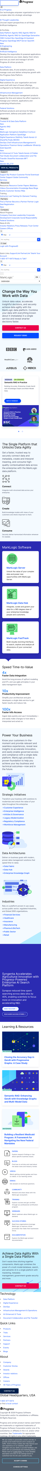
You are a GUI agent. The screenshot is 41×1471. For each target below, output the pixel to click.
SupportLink (15, 253)
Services (3, 180)
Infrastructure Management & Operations (20, 1310)
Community (23, 177)
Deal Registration (7, 205)
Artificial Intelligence (8, 51)
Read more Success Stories (14, 1014)
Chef (9, 142)
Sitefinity (19, 137)
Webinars (33, 185)
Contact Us (20, 328)
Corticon (31, 132)
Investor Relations (7, 226)
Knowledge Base (26, 188)
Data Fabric (9, 866)
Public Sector (10, 932)
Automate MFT (14, 159)
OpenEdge (21, 134)
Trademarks (17, 1433)
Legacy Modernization (14, 818)
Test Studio (4, 156)
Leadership (21, 215)
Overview (5, 281)
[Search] (1, 231)
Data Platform (5, 33)
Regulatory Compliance (14, 821)
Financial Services (12, 915)
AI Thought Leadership (9, 20)
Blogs (35, 188)
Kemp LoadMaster (24, 145)
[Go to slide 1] (18, 431)
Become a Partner (19, 202)
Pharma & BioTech (12, 928)
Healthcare (9, 918)
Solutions (4, 49)
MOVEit (16, 140)
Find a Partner (6, 202)
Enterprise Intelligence (14, 811)
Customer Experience (13, 808)
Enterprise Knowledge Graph (17, 873)
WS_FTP (10, 164)
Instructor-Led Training (9, 196)
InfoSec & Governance (14, 814)
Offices (10, 228)
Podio (10, 140)
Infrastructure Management (11, 93)
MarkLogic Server (16, 567)
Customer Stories (13, 191)
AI (1, 7)
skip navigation (9, 3)
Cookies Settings (20, 1467)
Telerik (26, 137)
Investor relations (10, 1373)
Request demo (20, 335)
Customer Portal (23, 175)
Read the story (10, 1009)
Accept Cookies (20, 1461)
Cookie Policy (17, 1452)
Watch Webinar (12, 401)
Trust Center (33, 226)
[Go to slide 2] (22, 431)
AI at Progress (6, 10)
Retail (6, 935)
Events (3, 191)
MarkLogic (4, 132)
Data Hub (8, 870)
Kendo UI (33, 137)
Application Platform (8, 134)
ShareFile (4, 140)
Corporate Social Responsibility (24, 218)
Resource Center (16, 185)
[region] (20, 1454)
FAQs (23, 191)
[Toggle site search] (1, 261)
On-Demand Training (28, 196)
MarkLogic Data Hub (17, 603)
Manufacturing (10, 925)
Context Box (9, 38)
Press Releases (21, 226)
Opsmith (17, 42)
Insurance (8, 921)
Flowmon (13, 145)
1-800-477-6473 (7, 259)
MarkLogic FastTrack (18, 638)
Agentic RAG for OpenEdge (19, 35)
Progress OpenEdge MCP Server (13, 41)
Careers (3, 228)
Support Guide (12, 177)
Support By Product (8, 175)
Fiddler (35, 153)
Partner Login (33, 202)
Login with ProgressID (9, 246)
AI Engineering (6, 46)
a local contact (12, 1403)
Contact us (9, 1391)
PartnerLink (25, 253)
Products (4, 118)
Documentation (12, 188)
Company (5, 210)
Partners (4, 199)
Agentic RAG (17, 33)
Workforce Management (14, 825)
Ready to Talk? (20, 259)
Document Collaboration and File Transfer (20, 1318)
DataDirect (23, 132)
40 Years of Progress (12, 1385)
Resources (5, 183)
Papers (26, 185)
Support (4, 172)
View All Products (9, 168)
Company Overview (8, 215)
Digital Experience (7, 80)
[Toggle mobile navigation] (2, 273)
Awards (6, 1370)
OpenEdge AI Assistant (24, 38)
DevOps (3, 142)
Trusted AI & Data (7, 121)
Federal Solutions (7, 108)
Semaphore (13, 132)
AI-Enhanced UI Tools (9, 153)
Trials (5, 1332)
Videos (3, 188)
